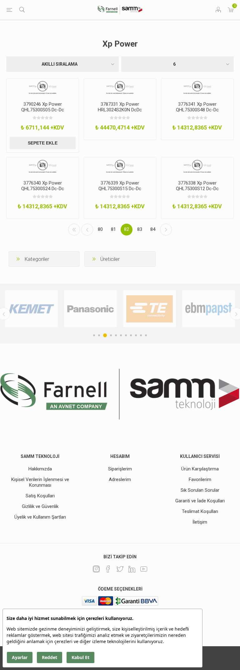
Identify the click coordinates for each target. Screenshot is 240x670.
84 (152, 229)
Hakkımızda (40, 469)
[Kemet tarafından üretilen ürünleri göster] (31, 308)
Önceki (87, 230)
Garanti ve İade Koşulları (200, 501)
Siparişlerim (120, 469)
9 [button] (136, 335)
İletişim (199, 522)
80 (100, 229)
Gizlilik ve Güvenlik (40, 506)
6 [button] (121, 335)
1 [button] (94, 335)
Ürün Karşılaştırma (200, 469)
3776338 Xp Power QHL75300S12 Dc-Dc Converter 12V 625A (197, 188)
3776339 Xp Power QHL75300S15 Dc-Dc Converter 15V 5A (119, 188)
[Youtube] (144, 569)
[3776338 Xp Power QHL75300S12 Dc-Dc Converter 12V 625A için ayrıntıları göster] (197, 166)
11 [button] (146, 335)
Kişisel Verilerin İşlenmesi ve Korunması (40, 482)
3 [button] (105, 335)
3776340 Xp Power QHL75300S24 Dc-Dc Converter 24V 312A (42, 188)
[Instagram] (96, 569)
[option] (31, 308)
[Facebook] (108, 569)
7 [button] (126, 335)
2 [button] (99, 335)
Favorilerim (200, 479)
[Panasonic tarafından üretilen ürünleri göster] (90, 308)
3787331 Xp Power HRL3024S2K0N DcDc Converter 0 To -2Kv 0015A (120, 109)
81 (113, 229)
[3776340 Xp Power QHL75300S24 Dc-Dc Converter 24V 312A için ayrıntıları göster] (43, 166)
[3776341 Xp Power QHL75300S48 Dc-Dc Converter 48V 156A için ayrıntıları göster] (197, 88)
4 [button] (111, 335)
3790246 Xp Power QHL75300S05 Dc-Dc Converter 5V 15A (42, 109)
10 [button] (141, 335)
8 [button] (131, 335)
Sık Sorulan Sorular (200, 490)
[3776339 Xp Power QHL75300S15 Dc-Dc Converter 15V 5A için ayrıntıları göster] (120, 166)
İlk (74, 230)
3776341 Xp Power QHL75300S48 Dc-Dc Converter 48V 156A (197, 109)
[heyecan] (120, 569)
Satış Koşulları (40, 496)
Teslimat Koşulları (200, 511)
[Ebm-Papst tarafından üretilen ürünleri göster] (208, 308)
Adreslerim (120, 479)
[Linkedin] (132, 569)
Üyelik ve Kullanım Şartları (40, 517)
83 (139, 229)
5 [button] (116, 335)
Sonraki (166, 230)
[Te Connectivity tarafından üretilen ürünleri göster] (149, 308)
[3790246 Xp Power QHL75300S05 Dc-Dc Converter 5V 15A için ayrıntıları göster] (43, 88)
